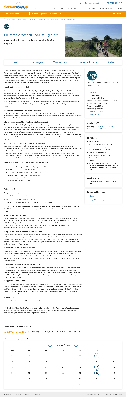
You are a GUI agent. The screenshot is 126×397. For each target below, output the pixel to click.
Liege (91, 200)
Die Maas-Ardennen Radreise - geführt (64, 19)
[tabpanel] (93, 40)
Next (120, 40)
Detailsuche (116, 14)
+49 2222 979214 (114, 3)
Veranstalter (72, 8)
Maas (96, 200)
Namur (101, 200)
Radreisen (12, 19)
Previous (66, 40)
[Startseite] (5, 19)
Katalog (119, 8)
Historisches (36, 394)
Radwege (92, 8)
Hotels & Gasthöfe (106, 8)
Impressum (7, 394)
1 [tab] (118, 55)
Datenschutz (17, 394)
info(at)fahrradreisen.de (90, 3)
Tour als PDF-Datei (96, 111)
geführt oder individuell (50, 14)
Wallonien (107, 200)
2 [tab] (120, 55)
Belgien (92, 196)
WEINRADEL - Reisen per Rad (39, 19)
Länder (83, 8)
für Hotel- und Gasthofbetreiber (112, 394)
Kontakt (27, 394)
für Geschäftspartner (93, 394)
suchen (35, 14)
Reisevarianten (59, 8)
